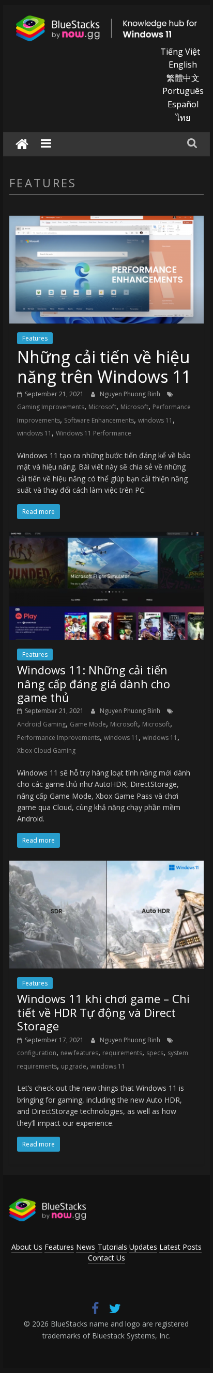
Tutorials (112, 1247)
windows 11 (155, 420)
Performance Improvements (58, 737)
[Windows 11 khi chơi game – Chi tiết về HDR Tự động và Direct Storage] (106, 867)
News (85, 1247)
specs (154, 1052)
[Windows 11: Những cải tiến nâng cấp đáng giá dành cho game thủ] (106, 538)
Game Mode (88, 724)
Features (35, 338)
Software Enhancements (99, 420)
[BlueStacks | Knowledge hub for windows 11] (22, 144)
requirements (122, 1052)
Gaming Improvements (50, 406)
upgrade (73, 1066)
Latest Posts (180, 1247)
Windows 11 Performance (93, 433)
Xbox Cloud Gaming (46, 750)
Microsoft (102, 406)
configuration (36, 1052)
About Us (26, 1247)
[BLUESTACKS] (47, 1203)
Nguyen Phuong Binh (131, 394)
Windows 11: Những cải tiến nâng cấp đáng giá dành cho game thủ (93, 683)
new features (79, 1052)
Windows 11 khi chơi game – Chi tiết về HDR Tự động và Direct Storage (103, 1012)
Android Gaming (41, 724)
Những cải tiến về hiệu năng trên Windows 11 (104, 366)
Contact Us (106, 1258)
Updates (143, 1247)
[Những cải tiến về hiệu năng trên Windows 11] (106, 222)
